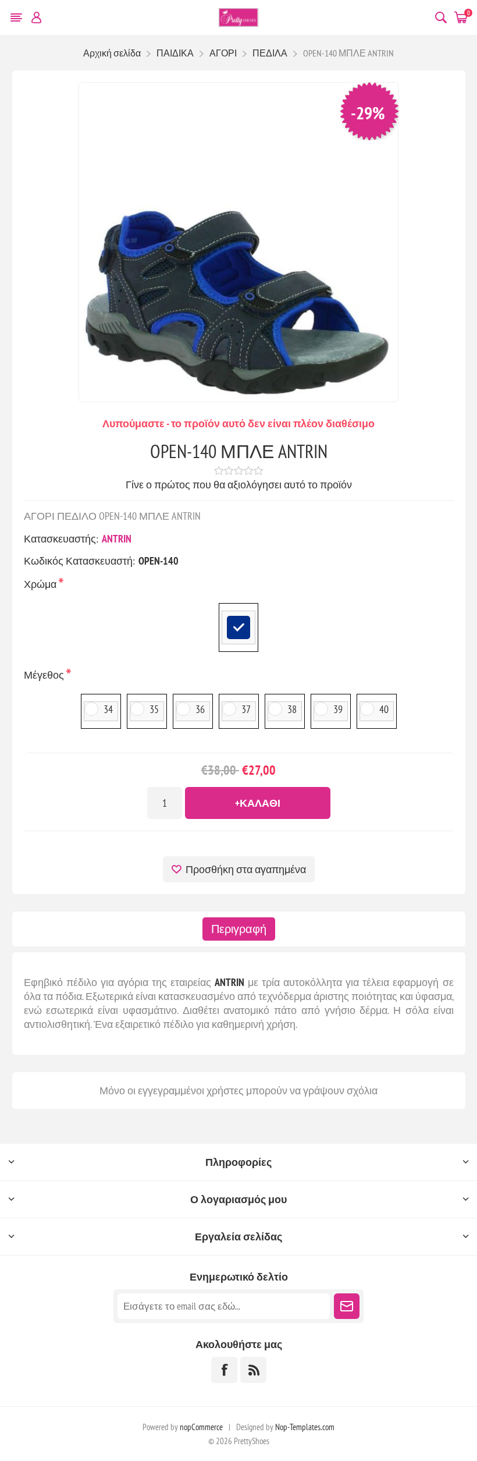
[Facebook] (224, 1370)
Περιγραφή (238, 929)
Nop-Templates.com (304, 1426)
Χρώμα (41, 584)
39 (338, 709)
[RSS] (253, 1370)
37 (246, 709)
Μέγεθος (45, 675)
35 (154, 709)
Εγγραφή (346, 1306)
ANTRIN (116, 538)
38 (292, 709)
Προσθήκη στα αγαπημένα (246, 869)
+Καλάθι (257, 803)
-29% (368, 112)
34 (108, 709)
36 (200, 709)
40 (384, 709)
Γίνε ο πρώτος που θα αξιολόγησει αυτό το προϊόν (239, 484)
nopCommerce (201, 1426)
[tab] (238, 929)
